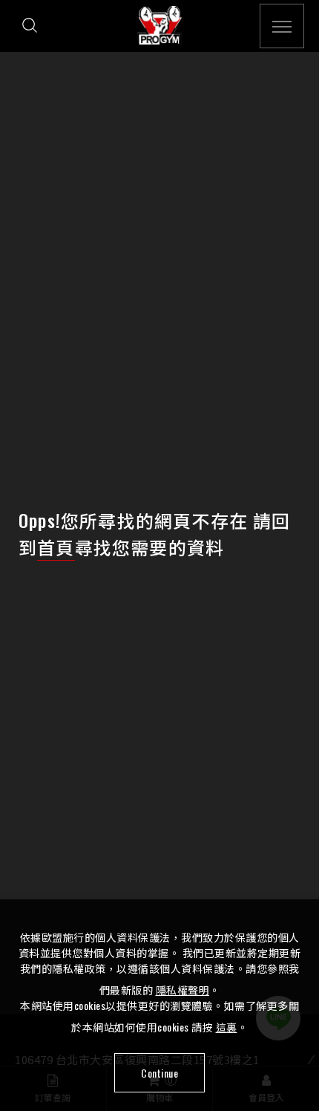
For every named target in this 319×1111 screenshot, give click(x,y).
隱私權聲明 (183, 989)
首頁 (55, 546)
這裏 (226, 1027)
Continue (159, 1073)
